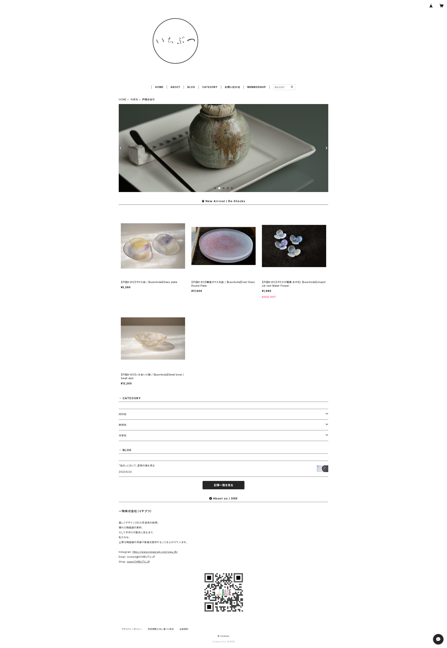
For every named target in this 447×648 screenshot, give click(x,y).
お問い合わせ (232, 87)
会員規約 (183, 629)
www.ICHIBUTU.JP (138, 561)
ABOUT (175, 87)
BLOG (191, 87)
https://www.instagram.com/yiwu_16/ (155, 551)
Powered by (219, 641)
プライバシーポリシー (132, 629)
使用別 (122, 424)
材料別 (122, 414)
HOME (159, 87)
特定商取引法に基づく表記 (161, 629)
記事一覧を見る (223, 485)
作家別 (134, 99)
